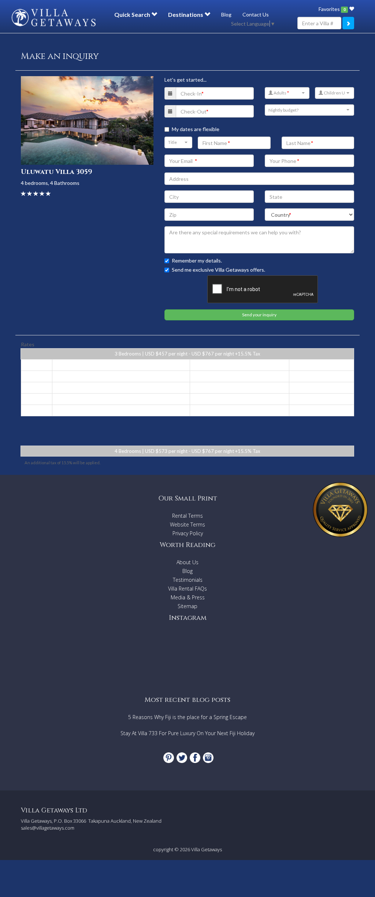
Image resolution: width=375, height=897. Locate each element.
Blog (226, 14)
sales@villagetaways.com (47, 828)
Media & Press (188, 597)
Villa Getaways (206, 849)
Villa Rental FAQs (187, 588)
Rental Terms (187, 515)
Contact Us (255, 14)
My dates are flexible (195, 129)
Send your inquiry (259, 314)
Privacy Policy (187, 533)
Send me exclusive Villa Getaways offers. (218, 270)
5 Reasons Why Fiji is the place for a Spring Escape (187, 717)
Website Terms (187, 524)
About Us (187, 562)
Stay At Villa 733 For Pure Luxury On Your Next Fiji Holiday (187, 733)
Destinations (186, 14)
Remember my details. (197, 260)
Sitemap (187, 606)
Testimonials (188, 579)
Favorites (332, 9)
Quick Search (132, 14)
